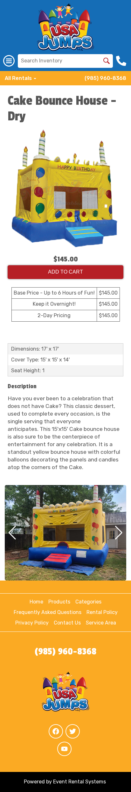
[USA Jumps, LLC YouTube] (64, 749)
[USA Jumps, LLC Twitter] (73, 731)
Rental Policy (102, 612)
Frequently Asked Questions (47, 612)
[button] (12, 533)
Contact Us (67, 623)
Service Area (101, 623)
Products (59, 602)
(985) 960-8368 (105, 78)
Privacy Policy (32, 623)
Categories (88, 602)
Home (36, 602)
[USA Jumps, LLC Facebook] (56, 731)
